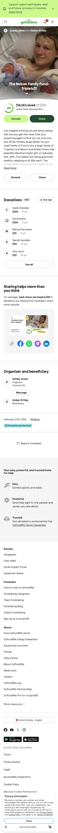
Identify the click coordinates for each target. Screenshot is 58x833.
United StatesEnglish (30, 720)
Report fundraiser (31, 443)
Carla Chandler (20, 207)
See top (47, 200)
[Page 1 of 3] (27, 93)
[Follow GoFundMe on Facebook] (5, 730)
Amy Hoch (18, 251)
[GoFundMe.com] (29, 22)
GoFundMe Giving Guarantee (29, 525)
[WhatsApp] (29, 343)
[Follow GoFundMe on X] (18, 730)
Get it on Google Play (13, 739)
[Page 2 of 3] (29, 93)
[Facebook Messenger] (38, 343)
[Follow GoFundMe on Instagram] (24, 730)
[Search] (5, 22)
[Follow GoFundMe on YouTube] (12, 730)
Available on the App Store (31, 739)
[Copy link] (12, 343)
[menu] (52, 22)
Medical (35, 419)
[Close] (53, 8)
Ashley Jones (20, 378)
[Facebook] (20, 343)
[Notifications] (45, 22)
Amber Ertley (20, 400)
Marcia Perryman (22, 229)
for (28, 30)
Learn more (15, 11)
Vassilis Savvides (21, 240)
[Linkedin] (46, 343)
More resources (13, 704)
